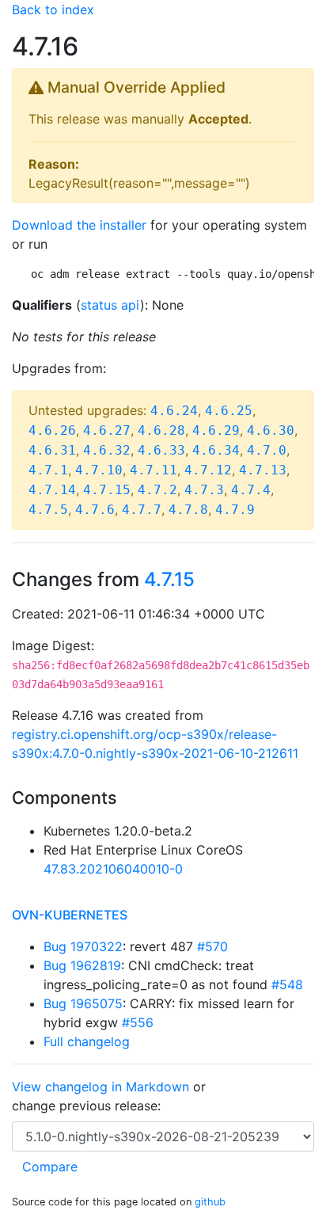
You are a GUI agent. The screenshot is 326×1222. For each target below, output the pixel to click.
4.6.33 (161, 450)
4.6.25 (228, 410)
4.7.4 (251, 489)
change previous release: (88, 1106)
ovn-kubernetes (69, 915)
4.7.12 (208, 470)
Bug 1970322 (83, 946)
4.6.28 (161, 430)
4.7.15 (107, 489)
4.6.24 (174, 410)
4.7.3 (204, 489)
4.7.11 (153, 470)
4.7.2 (157, 489)
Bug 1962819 (82, 965)
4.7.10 (99, 470)
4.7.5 (48, 509)
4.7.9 (235, 509)
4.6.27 (107, 430)
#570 (212, 946)
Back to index (53, 9)
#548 (287, 984)
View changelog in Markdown (100, 1086)
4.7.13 (262, 470)
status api (110, 305)
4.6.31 (52, 450)
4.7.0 (266, 450)
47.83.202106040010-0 (113, 869)
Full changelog (87, 1041)
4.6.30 (270, 430)
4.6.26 (52, 430)
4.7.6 (95, 509)
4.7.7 (141, 509)
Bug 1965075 (83, 1003)
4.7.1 (48, 470)
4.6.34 (216, 450)
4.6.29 (216, 430)
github (210, 1202)
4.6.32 (107, 450)
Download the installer (79, 225)
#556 (138, 1022)
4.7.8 (188, 509)
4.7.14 (52, 489)
